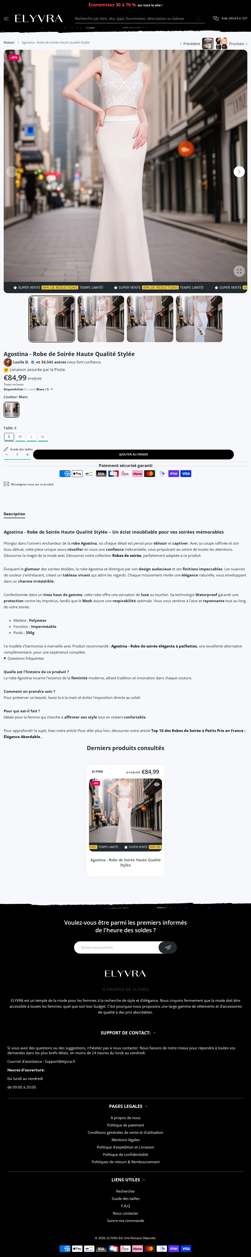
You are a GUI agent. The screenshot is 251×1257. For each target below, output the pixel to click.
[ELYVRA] (39, 19)
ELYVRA (97, 771)
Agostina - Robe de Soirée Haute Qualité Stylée (125, 862)
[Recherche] (198, 19)
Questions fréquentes (26, 658)
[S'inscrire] (168, 947)
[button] (239, 171)
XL (43, 436)
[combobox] (140, 18)
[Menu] (6, 18)
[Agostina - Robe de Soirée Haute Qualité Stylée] (125, 814)
